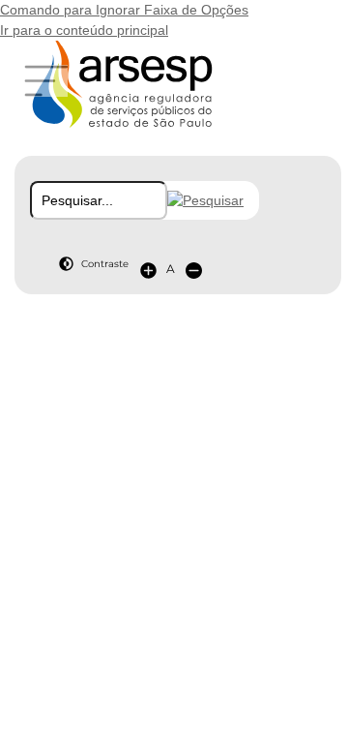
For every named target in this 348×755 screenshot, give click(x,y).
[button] (205, 200)
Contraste (105, 263)
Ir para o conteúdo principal (84, 30)
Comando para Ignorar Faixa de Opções (124, 9)
